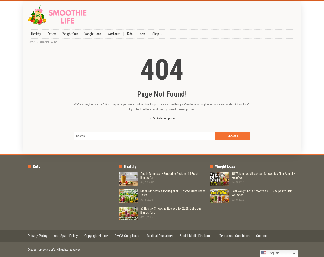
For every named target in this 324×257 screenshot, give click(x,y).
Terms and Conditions (234, 236)
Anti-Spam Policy (66, 236)
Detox (52, 34)
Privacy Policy (37, 236)
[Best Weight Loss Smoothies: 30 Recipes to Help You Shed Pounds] (219, 196)
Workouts (114, 34)
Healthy (36, 34)
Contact (261, 236)
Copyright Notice (96, 236)
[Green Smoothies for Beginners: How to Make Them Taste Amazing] (128, 196)
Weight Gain (70, 34)
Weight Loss (92, 34)
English (272, 253)
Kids (130, 34)
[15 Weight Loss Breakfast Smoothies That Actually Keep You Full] (219, 179)
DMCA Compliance (127, 236)
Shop (155, 34)
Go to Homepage (163, 118)
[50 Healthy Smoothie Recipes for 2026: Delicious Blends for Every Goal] (128, 214)
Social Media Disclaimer (196, 236)
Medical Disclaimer (160, 236)
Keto (142, 34)
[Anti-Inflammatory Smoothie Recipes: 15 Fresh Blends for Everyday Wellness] (128, 179)
